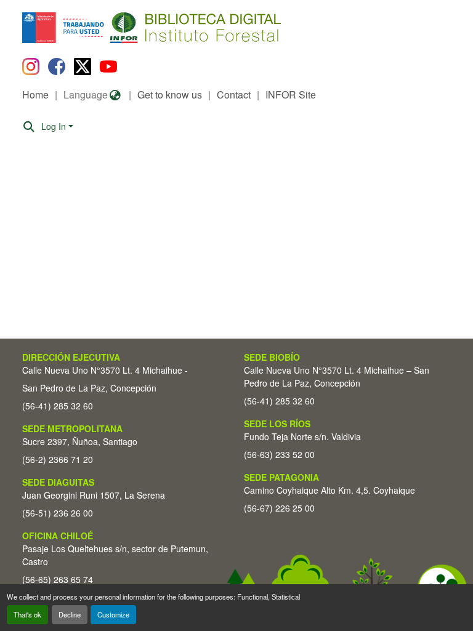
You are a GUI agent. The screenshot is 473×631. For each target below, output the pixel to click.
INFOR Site (290, 94)
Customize (113, 614)
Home (35, 94)
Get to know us (169, 94)
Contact (234, 94)
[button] (123, 27)
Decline (70, 614)
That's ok (27, 614)
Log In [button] (54, 126)
